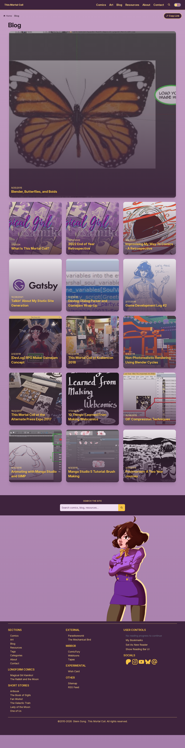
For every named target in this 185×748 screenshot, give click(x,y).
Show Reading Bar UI (138, 649)
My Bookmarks (134, 640)
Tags (13, 651)
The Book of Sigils (20, 695)
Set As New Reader (137, 644)
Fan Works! (16, 699)
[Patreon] (128, 662)
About (146, 4)
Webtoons (73, 655)
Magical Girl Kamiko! (21, 675)
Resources (132, 4)
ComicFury (74, 651)
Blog (119, 4)
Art (111, 4)
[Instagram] (135, 662)
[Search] (169, 4)
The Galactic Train (20, 703)
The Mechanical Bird (79, 639)
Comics (101, 4)
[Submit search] (121, 507)
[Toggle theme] (177, 4)
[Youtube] (141, 662)
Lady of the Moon (20, 707)
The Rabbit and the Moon (24, 679)
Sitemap (72, 683)
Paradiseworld (76, 635)
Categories (16, 655)
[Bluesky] (148, 662)
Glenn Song (79, 721)
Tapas (71, 659)
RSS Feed (73, 687)
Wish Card (74, 671)
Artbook (14, 691)
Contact (158, 4)
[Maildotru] (154, 662)
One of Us (15, 711)
